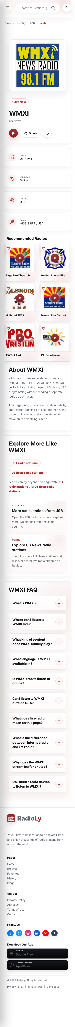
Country (20, 23)
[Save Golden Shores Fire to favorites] (43, 248)
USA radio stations (25, 463)
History (11, 878)
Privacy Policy (16, 900)
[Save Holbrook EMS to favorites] (8, 288)
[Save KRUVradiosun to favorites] (43, 328)
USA (33, 23)
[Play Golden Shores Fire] (55, 258)
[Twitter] (19, 933)
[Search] (53, 7)
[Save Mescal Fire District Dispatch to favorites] (43, 288)
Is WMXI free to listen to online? (31, 681)
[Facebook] (10, 933)
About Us (13, 904)
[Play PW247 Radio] (20, 338)
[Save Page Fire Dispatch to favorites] (8, 248)
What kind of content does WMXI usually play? (32, 641)
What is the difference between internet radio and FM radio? (30, 742)
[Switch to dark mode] (67, 7)
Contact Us (14, 914)
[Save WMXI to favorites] (47, 133)
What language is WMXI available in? (31, 661)
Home (7, 23)
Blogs (10, 883)
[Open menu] (8, 8)
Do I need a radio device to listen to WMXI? (31, 784)
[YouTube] (45, 933)
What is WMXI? (24, 603)
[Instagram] (28, 933)
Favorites (13, 873)
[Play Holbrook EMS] (20, 298)
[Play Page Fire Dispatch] (20, 258)
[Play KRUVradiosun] (55, 338)
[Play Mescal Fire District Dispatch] (55, 298)
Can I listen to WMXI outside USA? (28, 701)
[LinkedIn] (37, 933)
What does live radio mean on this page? (28, 720)
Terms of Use (15, 909)
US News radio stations (28, 472)
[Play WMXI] (13, 133)
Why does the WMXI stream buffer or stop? (29, 764)
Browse (12, 868)
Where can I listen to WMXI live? (28, 622)
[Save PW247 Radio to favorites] (8, 328)
